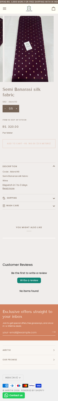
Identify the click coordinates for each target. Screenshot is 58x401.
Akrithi (9, 390)
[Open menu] (7, 9)
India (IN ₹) (11, 377)
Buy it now (29, 154)
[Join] (52, 332)
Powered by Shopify (32, 390)
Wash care (12, 205)
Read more (9, 188)
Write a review (29, 280)
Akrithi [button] (7, 350)
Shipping (11, 198)
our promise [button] (10, 359)
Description (10, 166)
